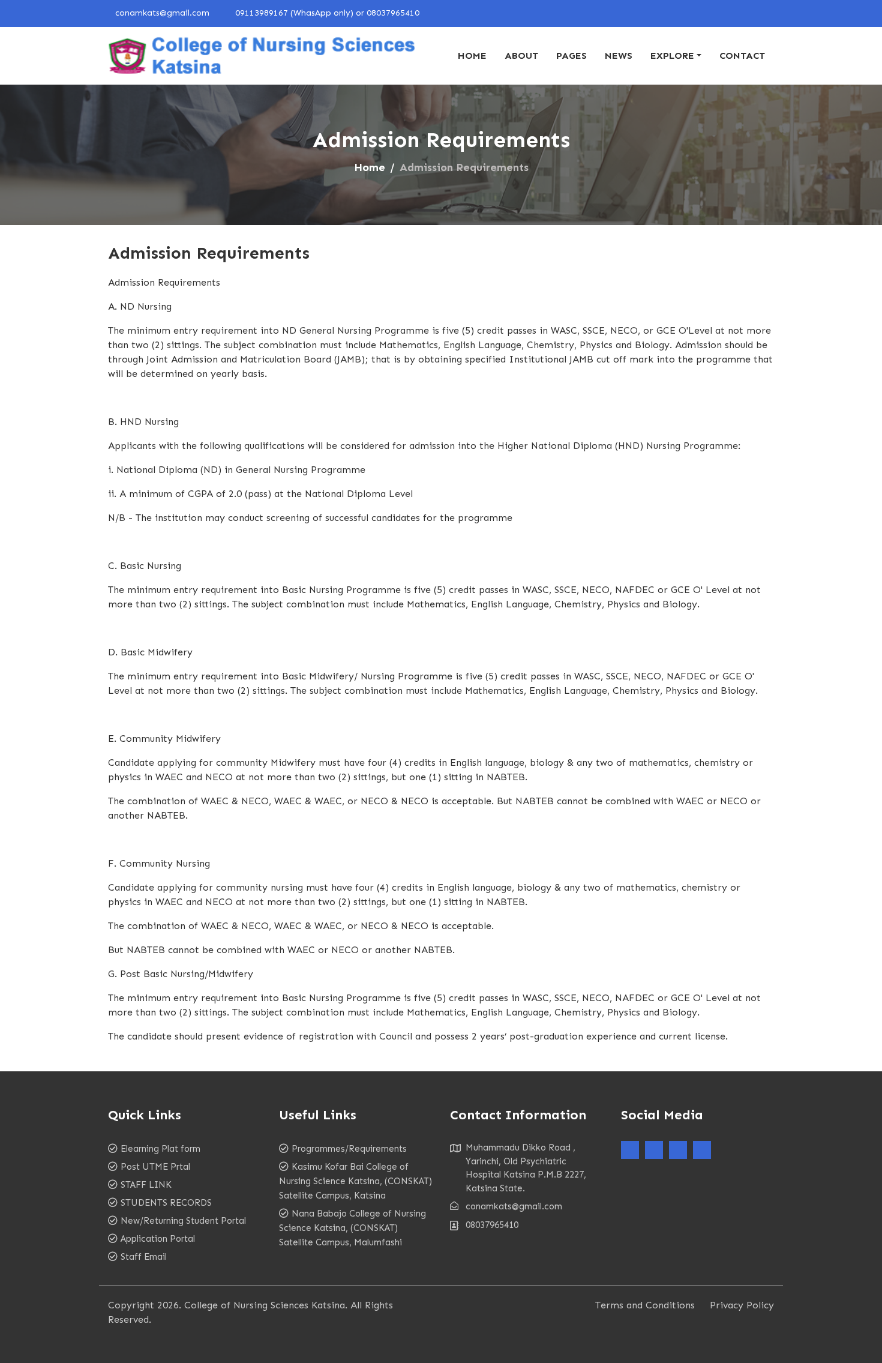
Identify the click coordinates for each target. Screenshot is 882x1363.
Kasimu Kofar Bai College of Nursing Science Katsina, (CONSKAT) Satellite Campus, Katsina (355, 1181)
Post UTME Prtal (155, 1166)
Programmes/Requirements (349, 1148)
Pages (571, 55)
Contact (742, 55)
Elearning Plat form (160, 1148)
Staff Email (144, 1256)
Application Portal (158, 1238)
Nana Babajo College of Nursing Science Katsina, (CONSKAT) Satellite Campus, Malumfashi (352, 1228)
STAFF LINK (146, 1184)
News (618, 55)
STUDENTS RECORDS (166, 1202)
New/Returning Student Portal (183, 1220)
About (521, 55)
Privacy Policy (742, 1305)
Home (472, 55)
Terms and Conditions (645, 1305)
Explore (672, 55)
